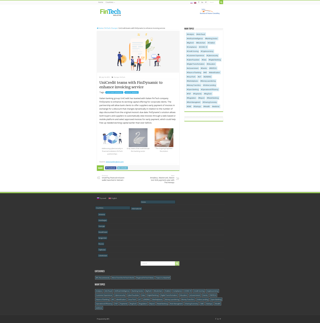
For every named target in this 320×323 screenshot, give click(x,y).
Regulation (192, 98)
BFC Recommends (103, 278)
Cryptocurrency (207, 51)
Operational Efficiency (210, 89)
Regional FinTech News (145, 278)
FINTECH (213, 68)
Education (211, 64)
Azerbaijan (103, 220)
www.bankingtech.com (115, 162)
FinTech (107, 28)
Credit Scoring (193, 51)
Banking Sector (212, 38)
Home (100, 2)
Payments (198, 94)
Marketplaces (193, 81)
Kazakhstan (103, 232)
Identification (215, 72)
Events (204, 68)
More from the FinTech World (123, 278)
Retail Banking (213, 98)
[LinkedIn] (202, 2)
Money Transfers (194, 85)
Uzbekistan (103, 255)
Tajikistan (102, 250)
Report (201, 98)
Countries (109, 2)
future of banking (194, 72)
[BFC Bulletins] (110, 12)
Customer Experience (114, 92)
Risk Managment (194, 102)
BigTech (191, 43)
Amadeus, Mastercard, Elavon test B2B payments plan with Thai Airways (162, 179)
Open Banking (193, 89)
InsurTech (191, 77)
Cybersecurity (213, 55)
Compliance (192, 47)
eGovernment (193, 68)
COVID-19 (203, 47)
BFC (108, 319)
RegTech (208, 94)
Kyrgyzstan (103, 238)
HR (205, 72)
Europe (114, 28)
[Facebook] (199, 2)
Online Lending (210, 85)
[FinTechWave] (206, 2)
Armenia (102, 214)
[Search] (221, 2)
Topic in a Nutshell (163, 278)
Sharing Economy (210, 102)
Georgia (102, 226)
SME (189, 106)
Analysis (191, 34)
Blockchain (201, 43)
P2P (189, 94)
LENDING (208, 77)
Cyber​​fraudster (193, 60)
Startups (198, 106)
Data (204, 60)
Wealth (207, 106)
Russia (101, 244)
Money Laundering (209, 81)
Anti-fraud (201, 34)
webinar (216, 106)
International (136, 208)
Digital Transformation (196, 64)
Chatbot (212, 43)
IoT (200, 77)
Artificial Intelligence (195, 38)
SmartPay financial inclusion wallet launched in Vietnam (113, 178)
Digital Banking (132, 92)
